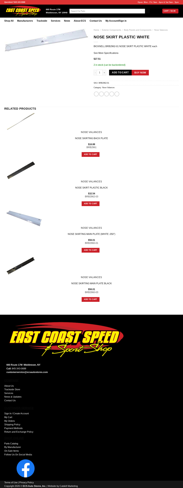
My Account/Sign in (116, 21)
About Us (9, 386)
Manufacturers (25, 21)
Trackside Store (12, 389)
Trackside (42, 21)
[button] (8, 48)
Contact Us (96, 21)
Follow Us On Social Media (18, 454)
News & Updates (12, 397)
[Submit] (147, 11)
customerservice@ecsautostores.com (27, 372)
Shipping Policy (12, 424)
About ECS (80, 21)
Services (55, 21)
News (67, 21)
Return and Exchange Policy (18, 432)
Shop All (8, 21)
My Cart (8, 417)
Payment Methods (13, 428)
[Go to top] (177, 484)
